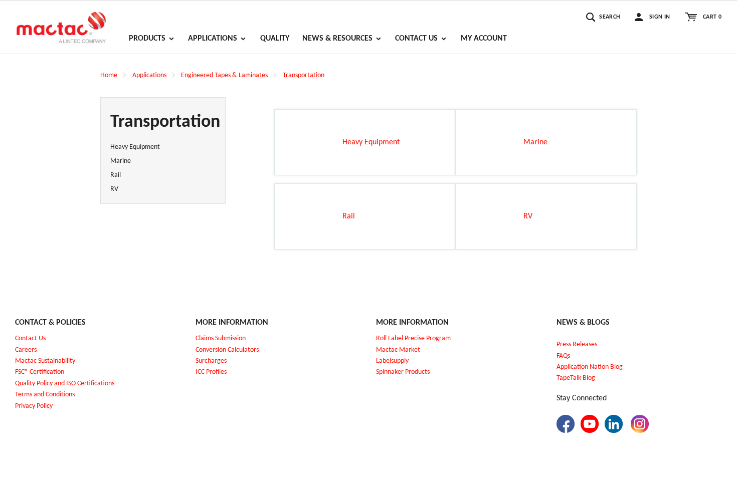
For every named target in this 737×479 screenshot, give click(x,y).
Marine (120, 161)
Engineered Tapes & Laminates (224, 75)
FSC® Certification (39, 372)
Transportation (303, 75)
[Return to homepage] (61, 23)
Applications (149, 75)
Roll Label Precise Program (413, 338)
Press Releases (577, 344)
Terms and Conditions (45, 394)
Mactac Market (398, 350)
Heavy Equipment (135, 147)
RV (114, 189)
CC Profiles (212, 372)
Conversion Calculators (227, 350)
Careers (26, 350)
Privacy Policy (34, 406)
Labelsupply (392, 361)
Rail (115, 175)
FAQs (563, 356)
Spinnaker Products (403, 372)
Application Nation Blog (590, 367)
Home (108, 75)
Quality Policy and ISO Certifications (64, 383)
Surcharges (211, 361)
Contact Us (30, 338)
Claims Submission (221, 338)
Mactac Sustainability (45, 361)
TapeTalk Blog (576, 378)
